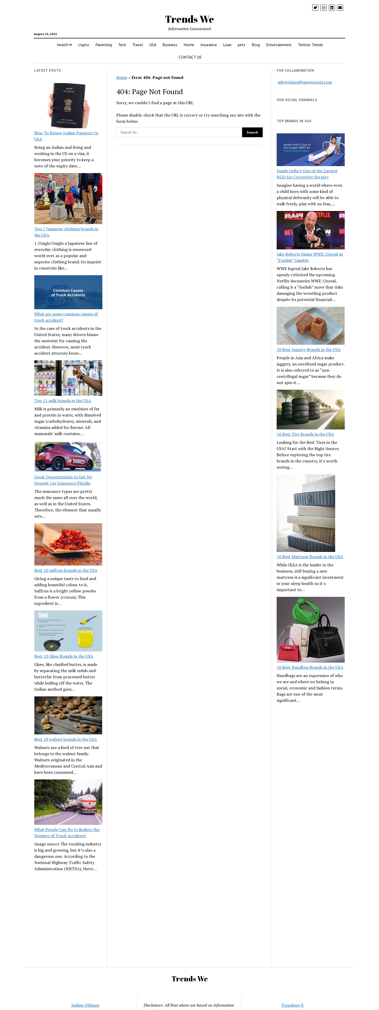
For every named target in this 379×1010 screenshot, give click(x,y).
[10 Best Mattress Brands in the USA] (306, 513)
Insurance (208, 44)
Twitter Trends (310, 44)
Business (169, 44)
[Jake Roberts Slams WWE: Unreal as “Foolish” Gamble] (311, 231)
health (63, 44)
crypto (83, 44)
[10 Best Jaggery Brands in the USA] (311, 327)
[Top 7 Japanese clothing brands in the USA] (68, 199)
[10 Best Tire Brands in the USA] (311, 410)
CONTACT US (190, 57)
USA (152, 44)
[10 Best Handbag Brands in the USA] (311, 630)
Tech (122, 44)
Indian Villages (85, 1005)
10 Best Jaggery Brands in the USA (309, 349)
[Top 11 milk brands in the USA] (68, 378)
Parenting (103, 44)
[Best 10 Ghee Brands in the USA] (68, 631)
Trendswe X (292, 1005)
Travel (137, 44)
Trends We (189, 19)
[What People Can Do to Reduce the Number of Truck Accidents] (68, 802)
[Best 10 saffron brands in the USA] (68, 545)
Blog (256, 44)
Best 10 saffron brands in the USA (65, 570)
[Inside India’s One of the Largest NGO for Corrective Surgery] (311, 150)
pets (241, 44)
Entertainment (279, 44)
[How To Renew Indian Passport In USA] (68, 106)
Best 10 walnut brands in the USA (65, 739)
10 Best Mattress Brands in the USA (310, 556)
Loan (227, 44)
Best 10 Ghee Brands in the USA (63, 656)
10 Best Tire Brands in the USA (305, 434)
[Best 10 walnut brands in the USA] (68, 716)
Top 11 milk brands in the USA (62, 400)
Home (189, 44)
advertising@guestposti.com (305, 82)
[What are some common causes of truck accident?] (68, 293)
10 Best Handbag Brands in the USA (310, 667)
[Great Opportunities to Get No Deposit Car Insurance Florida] (68, 457)
